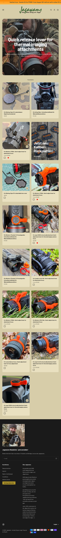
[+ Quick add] (27, 107)
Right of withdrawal (7, 474)
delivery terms (6, 479)
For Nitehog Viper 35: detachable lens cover (15, 193)
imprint (4, 471)
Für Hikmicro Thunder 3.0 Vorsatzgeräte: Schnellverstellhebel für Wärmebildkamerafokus (14, 236)
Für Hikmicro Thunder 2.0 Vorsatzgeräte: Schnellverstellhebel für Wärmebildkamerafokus (14, 280)
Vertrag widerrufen (9, 483)
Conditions (5, 476)
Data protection (6, 468)
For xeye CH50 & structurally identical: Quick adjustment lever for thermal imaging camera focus (44, 236)
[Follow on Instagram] (3, 524)
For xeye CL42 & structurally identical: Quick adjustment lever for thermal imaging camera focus (44, 363)
